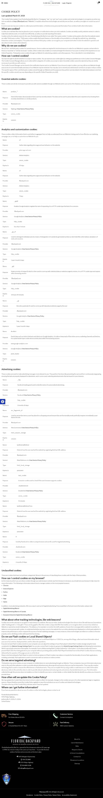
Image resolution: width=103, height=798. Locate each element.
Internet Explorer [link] (8, 589)
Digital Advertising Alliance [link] (11, 608)
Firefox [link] (5, 592)
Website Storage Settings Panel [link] (22, 646)
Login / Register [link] (67, 3)
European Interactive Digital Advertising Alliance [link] (17, 615)
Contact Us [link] (77, 757)
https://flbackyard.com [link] (20, 21)
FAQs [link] (77, 746)
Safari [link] (5, 595)
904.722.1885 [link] (26, 759)
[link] (2, 401)
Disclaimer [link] (29, 795)
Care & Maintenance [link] (77, 743)
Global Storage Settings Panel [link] (73, 646)
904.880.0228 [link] (26, 765)
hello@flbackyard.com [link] (26, 768)
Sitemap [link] (77, 763)
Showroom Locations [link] (77, 760)
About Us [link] (77, 739)
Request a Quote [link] (77, 750)
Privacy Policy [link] (47, 795)
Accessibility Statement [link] (69, 795)
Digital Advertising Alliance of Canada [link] (14, 611)
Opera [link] (5, 602)
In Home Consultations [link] (77, 753)
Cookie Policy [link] (38, 795)
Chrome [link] (5, 585)
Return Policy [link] (57, 795)
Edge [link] (4, 598)
